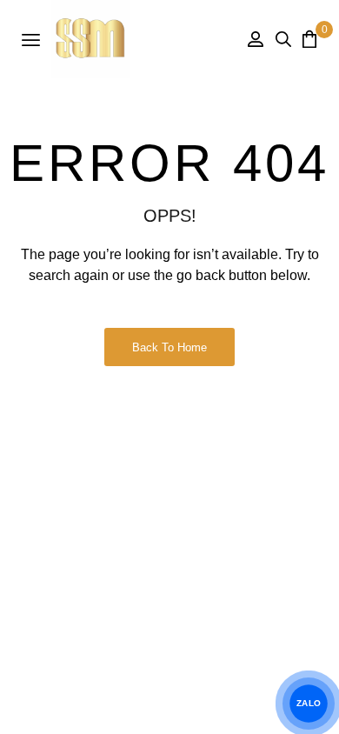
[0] (309, 39)
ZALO (308, 703)
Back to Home (169, 347)
